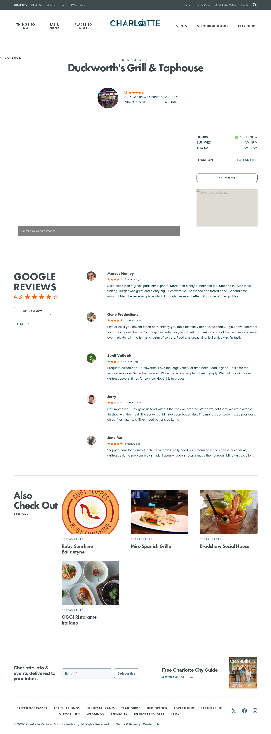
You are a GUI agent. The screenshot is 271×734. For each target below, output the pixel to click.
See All (22, 514)
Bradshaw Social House (224, 546)
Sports (51, 5)
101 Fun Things (67, 708)
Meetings (36, 5)
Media (244, 5)
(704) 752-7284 (134, 102)
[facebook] (244, 711)
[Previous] (19, 187)
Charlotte (20, 5)
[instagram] (255, 711)
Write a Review (32, 311)
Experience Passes (225, 5)
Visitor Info (69, 714)
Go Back (12, 58)
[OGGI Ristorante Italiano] (90, 583)
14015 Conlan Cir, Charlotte (151, 96)
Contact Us (151, 724)
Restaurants (73, 539)
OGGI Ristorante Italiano (79, 620)
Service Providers (148, 714)
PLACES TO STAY (83, 26)
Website (171, 102)
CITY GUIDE (247, 26)
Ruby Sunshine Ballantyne (77, 549)
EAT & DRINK (54, 26)
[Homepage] (135, 26)
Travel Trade (77, 5)
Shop (188, 5)
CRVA (175, 714)
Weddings (95, 714)
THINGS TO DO (25, 26)
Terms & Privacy (128, 724)
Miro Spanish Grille (151, 546)
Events (180, 26)
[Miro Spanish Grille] (159, 512)
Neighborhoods (213, 26)
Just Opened (157, 708)
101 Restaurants (100, 708)
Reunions (118, 714)
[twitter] (234, 711)
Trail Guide (130, 708)
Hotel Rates (203, 5)
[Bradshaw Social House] (229, 512)
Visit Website (227, 177)
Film (62, 5)
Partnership (211, 708)
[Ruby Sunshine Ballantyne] (90, 512)
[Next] (178, 187)
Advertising (183, 708)
